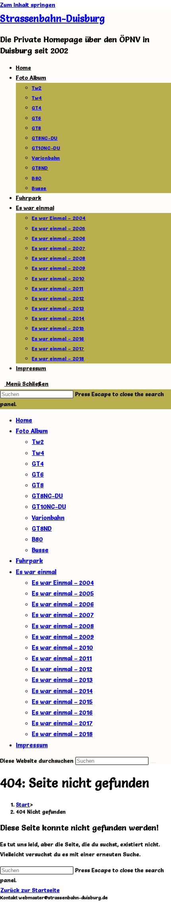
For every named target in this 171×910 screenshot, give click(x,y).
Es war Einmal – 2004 (63, 582)
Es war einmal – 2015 (62, 701)
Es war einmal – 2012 (62, 669)
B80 (37, 539)
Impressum (32, 745)
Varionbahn (48, 517)
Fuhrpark (29, 560)
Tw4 (38, 453)
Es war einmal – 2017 (62, 723)
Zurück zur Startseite (30, 890)
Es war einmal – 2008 (63, 626)
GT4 (38, 463)
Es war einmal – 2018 (62, 734)
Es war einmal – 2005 (63, 593)
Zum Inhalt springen (27, 4)
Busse (40, 550)
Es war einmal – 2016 (62, 712)
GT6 (38, 474)
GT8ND (42, 528)
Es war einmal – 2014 (62, 691)
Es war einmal (36, 572)
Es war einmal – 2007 (63, 615)
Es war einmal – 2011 (62, 658)
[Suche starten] (153, 763)
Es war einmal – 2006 (63, 604)
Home (24, 420)
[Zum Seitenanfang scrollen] (2, 904)
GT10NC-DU (49, 506)
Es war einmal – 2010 (62, 647)
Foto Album (32, 431)
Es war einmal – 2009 (63, 637)
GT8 (38, 485)
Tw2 (38, 441)
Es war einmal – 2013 (62, 679)
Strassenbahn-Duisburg (52, 18)
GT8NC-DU (47, 496)
